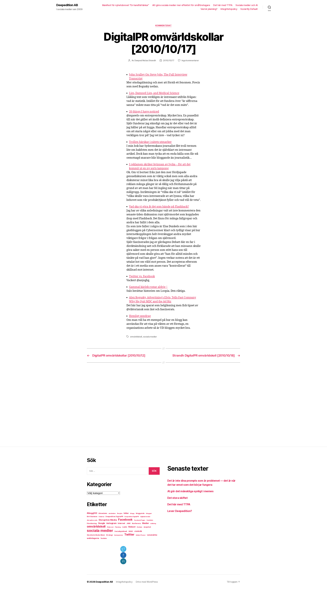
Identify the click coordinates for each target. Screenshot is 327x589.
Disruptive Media (108, 520)
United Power (141, 535)
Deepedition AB (67, 5)
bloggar (149, 513)
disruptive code (92, 520)
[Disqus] (163, 404)
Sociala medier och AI (247, 5)
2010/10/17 (168, 60)
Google (101, 523)
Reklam (139, 527)
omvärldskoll (136, 336)
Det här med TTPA (222, 5)
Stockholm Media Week (96, 535)
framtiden (150, 520)
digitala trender (145, 516)
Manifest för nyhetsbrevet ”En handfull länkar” (125, 5)
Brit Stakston (92, 516)
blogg (132, 513)
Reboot (131, 527)
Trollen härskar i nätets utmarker (150, 142)
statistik (138, 531)
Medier (145, 523)
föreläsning (92, 523)
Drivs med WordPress (147, 581)
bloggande (140, 513)
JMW (128, 523)
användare (112, 513)
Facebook (125, 519)
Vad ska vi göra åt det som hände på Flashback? (159, 206)
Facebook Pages (139, 520)
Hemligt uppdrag (140, 316)
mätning (153, 523)
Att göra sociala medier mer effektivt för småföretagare (181, 5)
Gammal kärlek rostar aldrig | (148, 287)
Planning (118, 527)
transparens (118, 535)
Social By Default (249, 9)
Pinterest (110, 527)
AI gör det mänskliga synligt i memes (190, 491)
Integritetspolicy (229, 9)
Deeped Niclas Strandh (145, 60)
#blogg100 (92, 513)
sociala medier (150, 336)
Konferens (136, 523)
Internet (121, 523)
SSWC (131, 531)
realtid (124, 527)
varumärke (152, 535)
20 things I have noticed (144, 111)
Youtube (104, 538)
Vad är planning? (209, 9)
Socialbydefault (120, 531)
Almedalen (102, 513)
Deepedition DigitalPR (114, 516)
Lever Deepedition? (179, 511)
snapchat (147, 527)
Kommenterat (163, 25)
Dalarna (101, 516)
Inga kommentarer (190, 60)
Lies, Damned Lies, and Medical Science (154, 93)
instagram (111, 523)
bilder (126, 513)
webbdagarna (93, 538)
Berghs (119, 513)
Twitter (129, 534)
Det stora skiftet (177, 497)
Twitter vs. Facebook (142, 276)
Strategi (109, 535)
